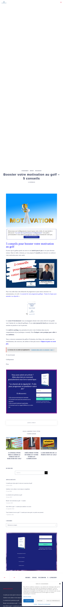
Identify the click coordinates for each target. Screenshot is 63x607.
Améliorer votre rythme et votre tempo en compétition (18, 489)
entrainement (25, 170)
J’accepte (31, 275)
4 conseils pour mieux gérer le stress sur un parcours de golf (19, 483)
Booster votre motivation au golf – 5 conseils (16, 500)
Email (34, 577)
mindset (32, 170)
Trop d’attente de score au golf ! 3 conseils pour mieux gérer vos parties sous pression (24, 512)
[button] (60, 584)
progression (38, 170)
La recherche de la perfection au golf (14, 494)
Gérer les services (27, 596)
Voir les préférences (53, 600)
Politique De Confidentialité (44, 604)
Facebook (42, 577)
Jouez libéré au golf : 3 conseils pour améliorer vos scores (18, 506)
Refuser (39, 600)
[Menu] (60, 2)
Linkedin (53, 577)
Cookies (35, 604)
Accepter (29, 600)
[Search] (46, 472)
